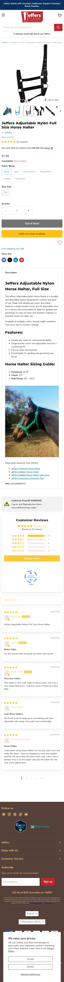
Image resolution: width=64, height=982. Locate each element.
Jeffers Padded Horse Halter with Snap (30, 475)
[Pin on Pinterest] (21, 260)
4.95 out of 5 (40, 526)
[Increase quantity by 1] (29, 211)
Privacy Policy (48, 903)
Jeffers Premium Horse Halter (25, 468)
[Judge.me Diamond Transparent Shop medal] (31, 576)
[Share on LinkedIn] (15, 260)
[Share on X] (9, 260)
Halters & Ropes (44, 42)
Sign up (48, 881)
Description (11, 272)
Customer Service (12, 858)
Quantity (6, 204)
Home (4, 42)
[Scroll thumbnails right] (59, 111)
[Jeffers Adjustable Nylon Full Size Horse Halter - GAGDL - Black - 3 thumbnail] (28, 111)
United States (30, 921)
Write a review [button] (32, 558)
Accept (30, 959)
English (30, 913)
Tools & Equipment (28, 42)
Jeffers (8, 132)
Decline (30, 966)
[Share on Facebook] (4, 260)
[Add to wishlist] (59, 242)
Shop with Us (10, 850)
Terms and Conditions (36, 903)
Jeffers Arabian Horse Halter (25, 471)
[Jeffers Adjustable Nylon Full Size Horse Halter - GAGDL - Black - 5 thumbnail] (50, 111)
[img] (10, 612)
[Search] (58, 27)
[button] (9, 141)
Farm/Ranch (14, 42)
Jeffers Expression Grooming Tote (27, 478)
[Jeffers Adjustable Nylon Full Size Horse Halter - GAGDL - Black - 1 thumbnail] (7, 111)
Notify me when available (32, 233)
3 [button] (31, 778)
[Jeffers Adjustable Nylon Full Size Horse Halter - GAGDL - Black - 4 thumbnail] (39, 111)
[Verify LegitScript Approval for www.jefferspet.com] (20, 826)
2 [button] (26, 778)
